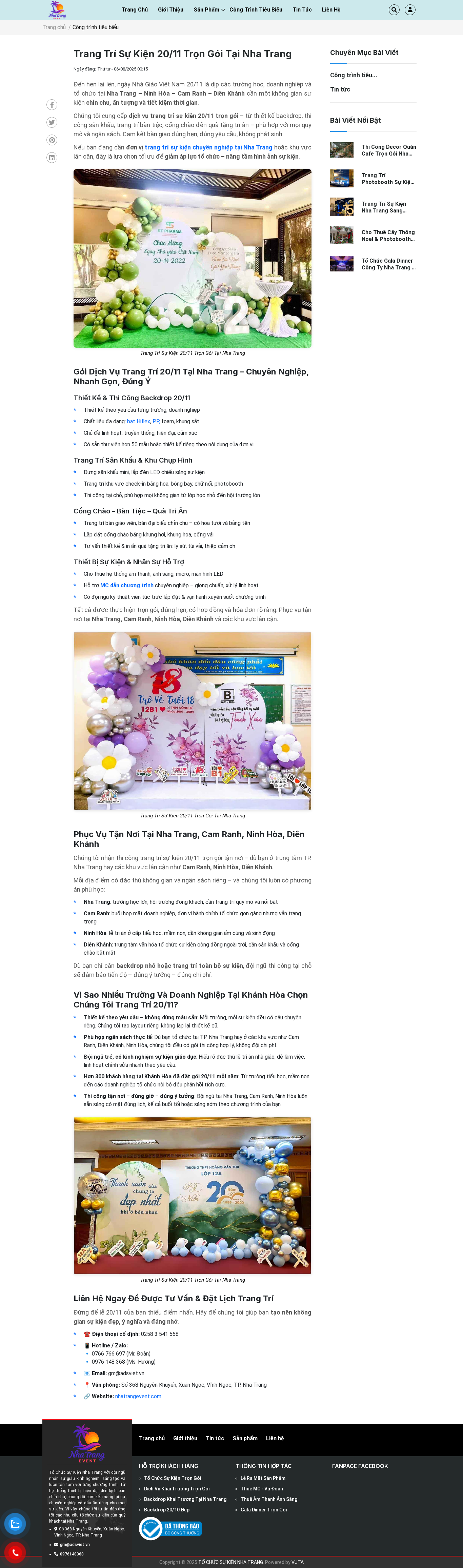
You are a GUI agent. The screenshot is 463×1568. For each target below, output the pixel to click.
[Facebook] (51, 105)
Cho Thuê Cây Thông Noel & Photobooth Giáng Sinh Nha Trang (389, 235)
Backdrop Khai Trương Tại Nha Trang (185, 1499)
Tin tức (302, 9)
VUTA (297, 1562)
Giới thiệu (185, 1438)
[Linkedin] (51, 158)
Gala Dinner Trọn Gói (264, 1509)
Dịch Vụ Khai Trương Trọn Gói (176, 1488)
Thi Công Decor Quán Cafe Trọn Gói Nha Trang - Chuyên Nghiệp (389, 150)
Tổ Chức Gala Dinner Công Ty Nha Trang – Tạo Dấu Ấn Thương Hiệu (388, 264)
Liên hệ (331, 9)
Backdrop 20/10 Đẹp (166, 1509)
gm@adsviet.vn (75, 1544)
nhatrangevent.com (138, 1396)
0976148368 (72, 1554)
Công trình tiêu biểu (255, 9)
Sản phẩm (206, 9)
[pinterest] (51, 140)
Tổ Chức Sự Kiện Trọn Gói (172, 1478)
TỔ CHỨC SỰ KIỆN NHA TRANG (230, 1562)
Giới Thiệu (170, 9)
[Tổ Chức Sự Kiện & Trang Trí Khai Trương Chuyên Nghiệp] (57, 9)
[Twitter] (51, 123)
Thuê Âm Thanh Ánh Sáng (269, 1499)
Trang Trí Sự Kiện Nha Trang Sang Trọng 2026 (384, 207)
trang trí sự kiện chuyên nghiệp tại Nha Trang (209, 147)
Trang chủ (134, 9)
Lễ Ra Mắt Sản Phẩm (263, 1478)
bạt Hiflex (138, 421)
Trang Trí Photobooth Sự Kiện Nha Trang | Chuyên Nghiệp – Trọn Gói (388, 178)
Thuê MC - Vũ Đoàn (262, 1488)
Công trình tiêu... (353, 75)
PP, (156, 421)
